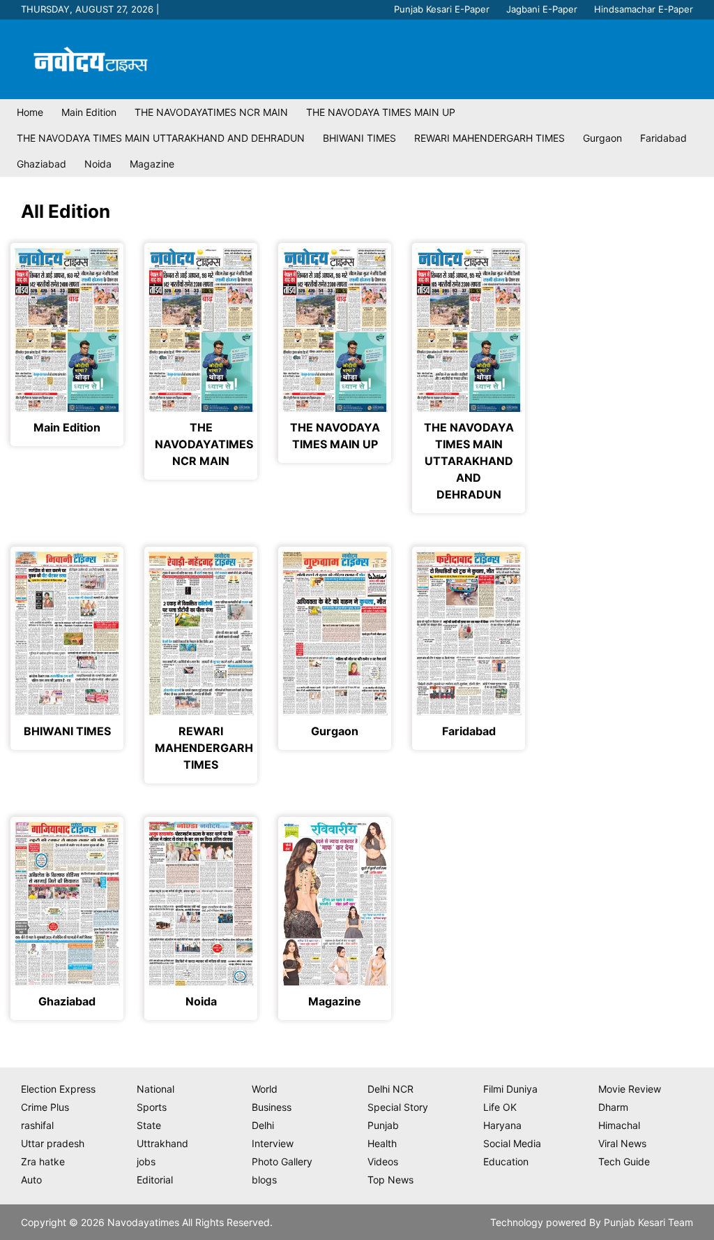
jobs (146, 1161)
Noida (98, 164)
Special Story (397, 1107)
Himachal (619, 1125)
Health (382, 1143)
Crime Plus (45, 1107)
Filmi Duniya (510, 1089)
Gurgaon (602, 138)
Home (30, 112)
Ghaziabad (41, 164)
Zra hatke (43, 1161)
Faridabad (663, 138)
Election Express (58, 1089)
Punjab (383, 1125)
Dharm (613, 1107)
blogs (264, 1180)
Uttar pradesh (52, 1143)
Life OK (500, 1107)
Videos (382, 1161)
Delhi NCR (390, 1089)
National (155, 1089)
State (149, 1125)
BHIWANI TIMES (359, 138)
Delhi (263, 1125)
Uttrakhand (162, 1143)
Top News (390, 1180)
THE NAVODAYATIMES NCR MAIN (211, 112)
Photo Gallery (282, 1161)
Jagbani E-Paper (541, 9)
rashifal (37, 1125)
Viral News (622, 1143)
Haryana (502, 1125)
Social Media (512, 1143)
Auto (31, 1180)
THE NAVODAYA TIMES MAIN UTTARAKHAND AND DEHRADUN (161, 138)
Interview (273, 1143)
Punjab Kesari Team (648, 1222)
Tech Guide (624, 1161)
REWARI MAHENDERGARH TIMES (489, 138)
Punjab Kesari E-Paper (441, 9)
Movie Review (629, 1089)
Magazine (152, 164)
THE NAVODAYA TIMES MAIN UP (380, 112)
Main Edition (88, 112)
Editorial (155, 1180)
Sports (152, 1107)
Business (271, 1107)
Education (506, 1161)
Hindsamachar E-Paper (643, 9)
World (265, 1089)
